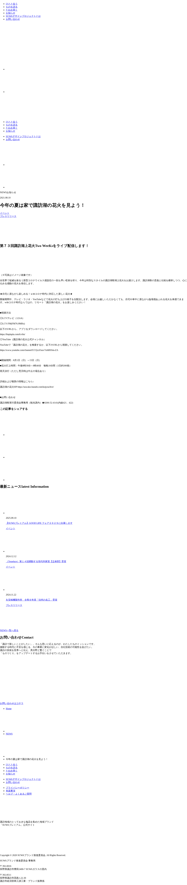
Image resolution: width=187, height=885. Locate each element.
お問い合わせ (13, 19)
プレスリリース (8, 216)
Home (9, 708)
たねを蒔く (12, 10)
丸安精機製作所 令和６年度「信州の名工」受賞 (31, 600)
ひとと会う (12, 3)
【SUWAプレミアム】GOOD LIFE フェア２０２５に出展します (39, 523)
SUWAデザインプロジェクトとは (23, 16)
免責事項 (10, 791)
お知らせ (10, 13)
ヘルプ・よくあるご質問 (19, 794)
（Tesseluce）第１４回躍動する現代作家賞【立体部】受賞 (36, 561)
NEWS (9, 734)
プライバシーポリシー (17, 787)
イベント (4, 213)
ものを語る (12, 7)
